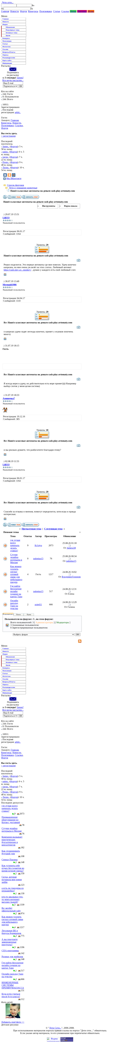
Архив (8, 35)
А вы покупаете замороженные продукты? (10, 942)
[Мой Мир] (13, 175)
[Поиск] (2, 8)
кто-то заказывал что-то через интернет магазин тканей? (12, 899)
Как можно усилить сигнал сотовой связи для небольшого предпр (16, 574)
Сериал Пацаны (10, 859)
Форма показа (70, 206)
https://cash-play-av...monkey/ (17, 270)
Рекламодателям (8, 57)
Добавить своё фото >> (12, 1022)
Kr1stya (38, 545)
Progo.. (5, 162)
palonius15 (38, 558)
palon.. (5, 152)
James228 (71, 548)
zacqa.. (5, 157)
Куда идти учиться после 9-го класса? (11, 995)
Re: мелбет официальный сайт (11, 909)
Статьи (56, 11)
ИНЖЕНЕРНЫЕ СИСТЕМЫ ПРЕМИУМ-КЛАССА (13, 985)
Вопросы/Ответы (8, 52)
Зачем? (20, 77)
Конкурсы (33, 11)
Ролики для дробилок (12, 956)
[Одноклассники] (9, 175)
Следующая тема (53, 529)
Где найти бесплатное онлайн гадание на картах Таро (16, 591)
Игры (91, 11)
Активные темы (11, 33)
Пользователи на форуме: (11, 614)
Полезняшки (45, 11)
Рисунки (82, 11)
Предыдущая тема (31, 529)
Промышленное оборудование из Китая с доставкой (11, 820)
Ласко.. (6, 167)
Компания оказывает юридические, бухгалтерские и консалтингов (12, 841)
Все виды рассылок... (13, 80)
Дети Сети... (55, 1028)
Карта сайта (6, 60)
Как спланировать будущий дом (11, 852)
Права (29, 614)
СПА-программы (10, 950)
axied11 (38, 604)
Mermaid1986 (10, 284)
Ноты (73, 11)
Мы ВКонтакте (13, 178)
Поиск (18, 614)
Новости (14, 11)
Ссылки (65, 11)
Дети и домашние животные (23, 188)
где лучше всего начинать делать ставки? (15, 545)
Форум (23, 11)
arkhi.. (18, 112)
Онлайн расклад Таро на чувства (14, 604)
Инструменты (48, 206)
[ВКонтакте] (5, 175)
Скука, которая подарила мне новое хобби (12, 879)
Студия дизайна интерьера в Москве (16, 558)
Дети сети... (7, 2)
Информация (7, 63)
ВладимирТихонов (71, 577)
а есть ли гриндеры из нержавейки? (13, 889)
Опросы (5, 55)
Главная (5, 11)
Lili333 (6, 217)
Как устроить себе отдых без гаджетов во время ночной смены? (13, 868)
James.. (5, 146)
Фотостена (6, 46)
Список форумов (15, 185)
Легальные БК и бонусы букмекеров (11, 931)
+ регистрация (8, 136)
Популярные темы (12, 30)
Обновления (10, 27)
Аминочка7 (9, 398)
